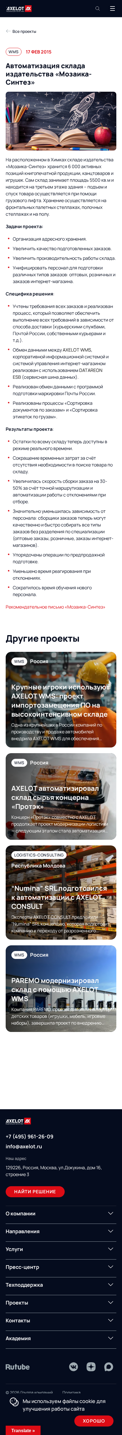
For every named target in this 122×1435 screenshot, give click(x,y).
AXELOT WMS (77, 350)
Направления (23, 1231)
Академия (18, 1338)
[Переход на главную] (19, 8)
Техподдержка (24, 1284)
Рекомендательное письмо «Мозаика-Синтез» (56, 607)
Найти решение (35, 1191)
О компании (20, 1213)
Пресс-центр (22, 1266)
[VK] (73, 1367)
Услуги (14, 1249)
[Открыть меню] (112, 8)
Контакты (18, 1320)
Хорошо (94, 1421)
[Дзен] (91, 1367)
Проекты (17, 1302)
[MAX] (108, 1367)
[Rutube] (18, 1367)
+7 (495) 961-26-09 (29, 1136)
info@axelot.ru (24, 1146)
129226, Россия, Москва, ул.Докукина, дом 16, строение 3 (54, 1170)
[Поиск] (97, 8)
